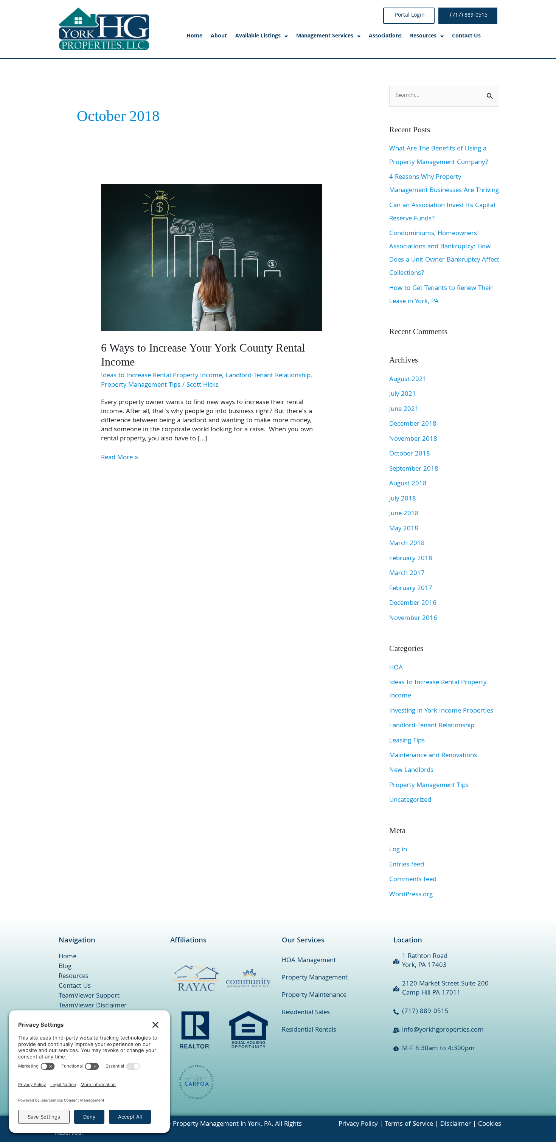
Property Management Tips (140, 385)
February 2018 (410, 558)
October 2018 (409, 454)
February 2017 (410, 588)
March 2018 (407, 543)
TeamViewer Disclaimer (93, 1006)
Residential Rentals (309, 1030)
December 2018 (412, 424)
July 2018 (402, 499)
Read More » (119, 458)
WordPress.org (411, 894)
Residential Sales (306, 1012)
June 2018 (404, 513)
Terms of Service (409, 1124)
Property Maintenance (314, 995)
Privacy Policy (358, 1124)
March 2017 (407, 573)
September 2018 (413, 469)
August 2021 (408, 379)
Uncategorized (410, 800)
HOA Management (309, 960)
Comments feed (412, 879)
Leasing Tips (407, 741)
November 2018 (413, 439)
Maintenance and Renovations (433, 755)
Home (194, 36)
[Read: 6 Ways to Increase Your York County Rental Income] (211, 257)
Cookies (489, 1124)
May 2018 (403, 529)
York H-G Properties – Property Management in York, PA (189, 1124)
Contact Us (466, 36)
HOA (396, 668)
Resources (74, 977)
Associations (385, 36)
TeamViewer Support (89, 996)
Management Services (324, 36)
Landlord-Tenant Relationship (268, 375)
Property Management (315, 978)
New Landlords (411, 770)
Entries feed (406, 865)
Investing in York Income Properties (441, 711)
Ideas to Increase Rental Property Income (161, 375)
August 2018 (408, 484)
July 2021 (402, 394)
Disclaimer (455, 1124)
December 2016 (412, 603)
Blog (65, 967)
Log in (398, 849)
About (219, 36)
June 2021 (404, 409)
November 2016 (413, 618)
